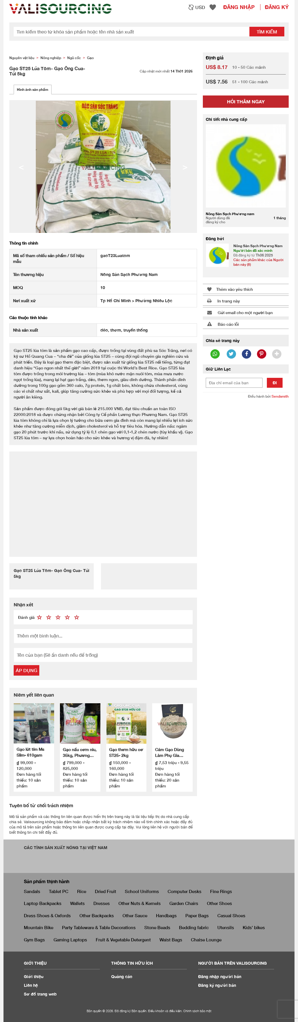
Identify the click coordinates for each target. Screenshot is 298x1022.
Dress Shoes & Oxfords (47, 915)
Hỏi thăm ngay (246, 101)
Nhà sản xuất (25, 329)
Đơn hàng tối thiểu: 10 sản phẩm (29, 780)
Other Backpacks (96, 915)
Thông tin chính (23, 242)
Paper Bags (197, 915)
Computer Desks (184, 891)
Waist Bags (170, 939)
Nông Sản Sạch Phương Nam (258, 246)
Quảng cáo (121, 976)
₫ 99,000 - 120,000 (26, 765)
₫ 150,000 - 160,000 (120, 765)
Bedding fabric (194, 927)
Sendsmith (280, 396)
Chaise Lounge (206, 939)
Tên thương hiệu (28, 274)
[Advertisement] (103, 501)
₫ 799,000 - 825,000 (73, 765)
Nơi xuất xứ (24, 300)
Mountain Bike (38, 927)
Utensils (225, 927)
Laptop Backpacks (42, 903)
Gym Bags (34, 939)
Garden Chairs (183, 903)
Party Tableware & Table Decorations (99, 927)
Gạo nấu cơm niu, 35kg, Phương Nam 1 (80, 752)
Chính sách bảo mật (197, 1011)
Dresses (101, 903)
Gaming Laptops (70, 939)
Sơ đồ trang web (40, 993)
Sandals (32, 891)
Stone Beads (157, 927)
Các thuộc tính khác (28, 317)
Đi (275, 382)
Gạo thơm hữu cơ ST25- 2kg (126, 752)
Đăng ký (277, 7)
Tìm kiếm (267, 31)
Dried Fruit (105, 891)
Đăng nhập (239, 7)
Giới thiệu (33, 976)
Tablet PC (58, 891)
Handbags (166, 915)
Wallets (77, 903)
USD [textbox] (200, 7)
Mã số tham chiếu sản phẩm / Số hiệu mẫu (48, 258)
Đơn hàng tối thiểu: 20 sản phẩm (167, 780)
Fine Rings (221, 891)
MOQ (18, 287)
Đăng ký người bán (217, 985)
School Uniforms (142, 891)
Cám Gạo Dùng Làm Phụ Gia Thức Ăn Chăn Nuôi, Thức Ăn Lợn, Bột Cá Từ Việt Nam (169, 752)
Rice (81, 891)
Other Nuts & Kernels (139, 903)
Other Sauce (135, 915)
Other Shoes (219, 903)
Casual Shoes (231, 915)
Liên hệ (31, 985)
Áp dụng (26, 670)
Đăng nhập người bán (219, 976)
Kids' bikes (254, 927)
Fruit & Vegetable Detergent (123, 939)
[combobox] (196, 7)
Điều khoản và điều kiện (165, 1011)
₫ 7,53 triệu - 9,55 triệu (172, 765)
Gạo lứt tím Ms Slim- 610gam (30, 752)
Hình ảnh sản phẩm (32, 89)
